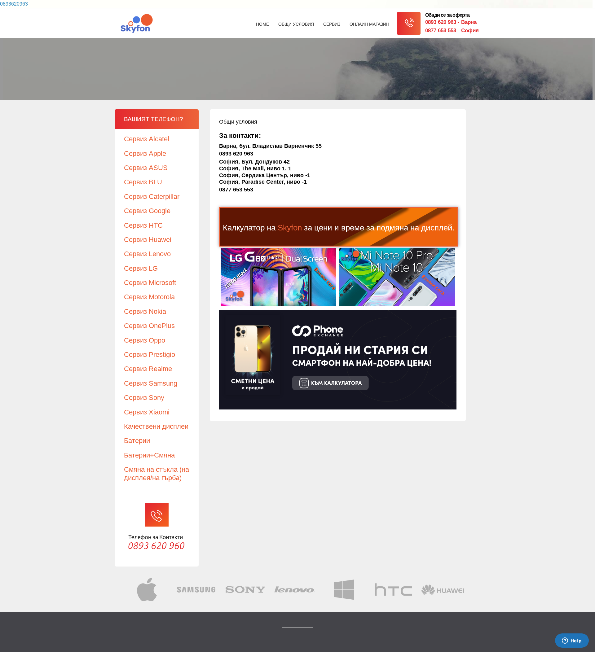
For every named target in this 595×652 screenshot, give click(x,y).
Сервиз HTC (143, 225)
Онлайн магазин (369, 24)
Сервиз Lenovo (147, 254)
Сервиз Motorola (149, 297)
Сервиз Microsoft (150, 283)
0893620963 (14, 4)
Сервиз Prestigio (149, 354)
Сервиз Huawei (147, 239)
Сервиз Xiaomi (147, 412)
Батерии (137, 440)
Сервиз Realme (148, 369)
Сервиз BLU (143, 182)
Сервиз (331, 24)
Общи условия (296, 24)
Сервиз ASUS (146, 168)
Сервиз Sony (144, 397)
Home (262, 24)
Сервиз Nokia (145, 311)
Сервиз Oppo (144, 340)
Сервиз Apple (145, 153)
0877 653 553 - (452, 30)
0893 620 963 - (451, 22)
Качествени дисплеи (156, 426)
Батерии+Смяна (149, 455)
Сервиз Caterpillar (151, 196)
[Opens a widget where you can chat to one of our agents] (572, 641)
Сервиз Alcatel (146, 139)
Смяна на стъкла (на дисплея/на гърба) (156, 473)
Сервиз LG (141, 268)
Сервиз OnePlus (149, 326)
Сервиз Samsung (150, 383)
